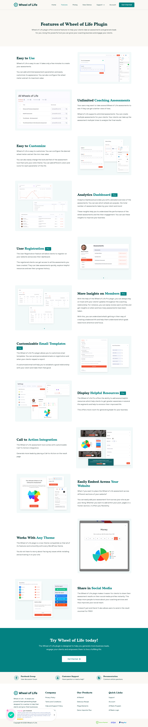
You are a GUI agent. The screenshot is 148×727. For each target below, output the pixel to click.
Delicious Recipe (83, 702)
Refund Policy (50, 710)
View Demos (87, 5)
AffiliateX (80, 697)
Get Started (127, 5)
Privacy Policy (50, 697)
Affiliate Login (114, 710)
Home (54, 5)
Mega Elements (82, 706)
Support (99, 5)
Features (64, 5)
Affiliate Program (115, 706)
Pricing (75, 5)
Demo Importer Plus (84, 710)
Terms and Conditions (53, 702)
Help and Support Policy (54, 706)
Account (113, 5)
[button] (42, 328)
